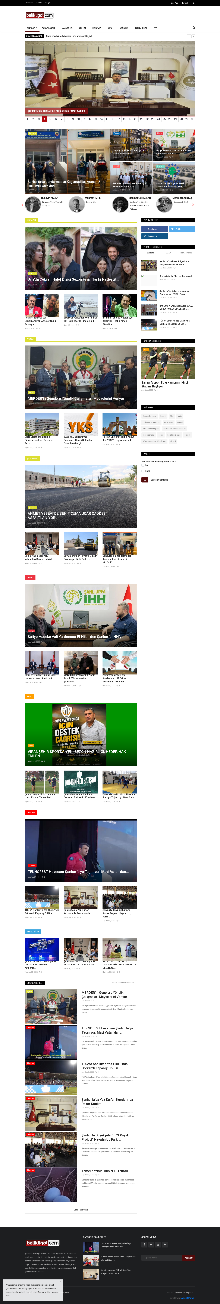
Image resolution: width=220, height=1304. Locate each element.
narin (180, 416)
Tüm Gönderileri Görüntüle (123, 982)
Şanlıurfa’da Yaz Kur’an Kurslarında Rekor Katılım (77, 912)
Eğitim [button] (82, 27)
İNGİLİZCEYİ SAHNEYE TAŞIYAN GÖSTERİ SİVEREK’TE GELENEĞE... (119, 964)
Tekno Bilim (33, 931)
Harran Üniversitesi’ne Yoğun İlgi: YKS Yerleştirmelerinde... (118, 438)
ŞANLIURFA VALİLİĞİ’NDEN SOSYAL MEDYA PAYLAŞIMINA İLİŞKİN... (176, 307)
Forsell (187, 435)
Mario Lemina (148, 435)
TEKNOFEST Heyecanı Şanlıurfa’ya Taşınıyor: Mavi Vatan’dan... (107, 1030)
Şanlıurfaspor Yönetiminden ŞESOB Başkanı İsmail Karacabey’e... (165, 384)
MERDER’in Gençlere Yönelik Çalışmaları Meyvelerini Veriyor (104, 995)
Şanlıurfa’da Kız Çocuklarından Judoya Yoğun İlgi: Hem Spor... (119, 796)
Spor (29, 696)
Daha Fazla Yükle (81, 1210)
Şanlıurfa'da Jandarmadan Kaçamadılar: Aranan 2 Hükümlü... (117, 559)
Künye (39, 2)
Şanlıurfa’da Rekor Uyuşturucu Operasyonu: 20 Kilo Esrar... (174, 292)
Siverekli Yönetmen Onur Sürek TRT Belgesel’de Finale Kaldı (80, 319)
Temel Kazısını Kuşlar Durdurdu (105, 1171)
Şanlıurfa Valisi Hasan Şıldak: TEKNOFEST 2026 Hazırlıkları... (80, 963)
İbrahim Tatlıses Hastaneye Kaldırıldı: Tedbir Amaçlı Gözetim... (117, 321)
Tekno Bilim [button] (141, 27)
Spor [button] (111, 27)
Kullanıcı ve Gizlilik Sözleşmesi (180, 1292)
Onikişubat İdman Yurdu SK (174, 428)
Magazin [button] (97, 27)
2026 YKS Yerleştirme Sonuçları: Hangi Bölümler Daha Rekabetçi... (78, 440)
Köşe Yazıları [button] (49, 27)
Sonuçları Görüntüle (159, 479)
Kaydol (185, 3)
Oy (145, 479)
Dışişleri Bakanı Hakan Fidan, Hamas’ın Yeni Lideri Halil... (40, 677)
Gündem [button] (124, 27)
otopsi (173, 441)
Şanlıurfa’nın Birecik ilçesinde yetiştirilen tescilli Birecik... (174, 263)
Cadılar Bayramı (149, 416)
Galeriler (29, 2)
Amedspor (168, 422)
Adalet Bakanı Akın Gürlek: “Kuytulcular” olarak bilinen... (118, 1258)
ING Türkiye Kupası (151, 428)
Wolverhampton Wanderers (154, 441)
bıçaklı (163, 416)
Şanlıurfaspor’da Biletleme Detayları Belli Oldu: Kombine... (80, 796)
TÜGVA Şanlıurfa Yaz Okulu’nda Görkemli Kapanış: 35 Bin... (42, 912)
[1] (193, 3)
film (171, 416)
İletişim (48, 2)
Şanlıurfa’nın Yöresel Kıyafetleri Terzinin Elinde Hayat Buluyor (74, 36)
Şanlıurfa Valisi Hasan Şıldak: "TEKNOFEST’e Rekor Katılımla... (41, 964)
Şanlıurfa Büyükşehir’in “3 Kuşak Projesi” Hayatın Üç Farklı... (117, 913)
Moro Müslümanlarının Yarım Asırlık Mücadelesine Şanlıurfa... (79, 678)
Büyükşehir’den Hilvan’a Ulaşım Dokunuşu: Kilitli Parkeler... (80, 557)
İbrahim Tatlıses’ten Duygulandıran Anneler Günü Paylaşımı (40, 321)
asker (160, 435)
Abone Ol (189, 1257)
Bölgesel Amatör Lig (151, 422)
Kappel (180, 422)
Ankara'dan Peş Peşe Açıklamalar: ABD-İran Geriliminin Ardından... (114, 678)
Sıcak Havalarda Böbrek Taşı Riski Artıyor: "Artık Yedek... (116, 1272)
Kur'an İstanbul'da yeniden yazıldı (176, 276)
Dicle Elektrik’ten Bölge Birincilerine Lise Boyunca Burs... (39, 440)
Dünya (30, 577)
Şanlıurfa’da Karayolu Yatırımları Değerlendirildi (38, 557)
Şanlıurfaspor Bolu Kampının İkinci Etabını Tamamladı (40, 796)
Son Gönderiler (35, 982)
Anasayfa (32, 27)
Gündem (31, 812)
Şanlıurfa (32, 458)
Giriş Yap (174, 3)
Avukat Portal (187, 1298)
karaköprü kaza (173, 435)
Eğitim (30, 339)
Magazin (31, 220)
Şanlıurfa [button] (67, 27)
